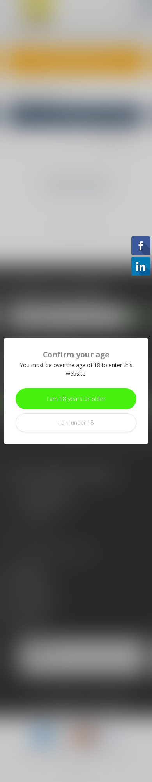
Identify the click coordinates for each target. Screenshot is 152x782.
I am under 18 (76, 422)
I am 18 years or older (76, 399)
